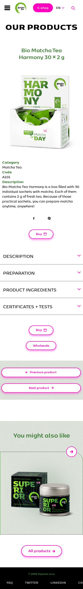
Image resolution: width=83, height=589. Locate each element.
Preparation (19, 272)
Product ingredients (29, 289)
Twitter (31, 582)
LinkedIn (58, 582)
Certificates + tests (27, 306)
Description (18, 255)
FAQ (10, 582)
